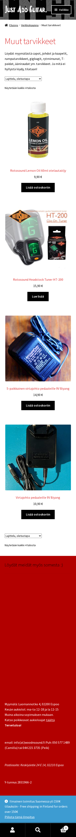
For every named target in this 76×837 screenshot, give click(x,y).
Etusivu (13, 25)
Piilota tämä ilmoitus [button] (20, 817)
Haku (38, 830)
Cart (58, 826)
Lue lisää (38, 296)
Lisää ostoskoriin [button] (38, 187)
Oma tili (12, 830)
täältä (50, 720)
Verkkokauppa (30, 25)
